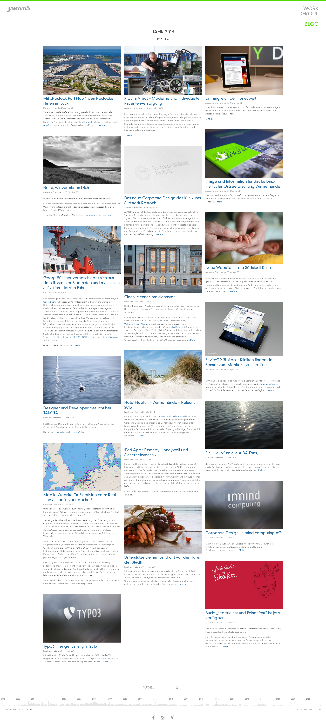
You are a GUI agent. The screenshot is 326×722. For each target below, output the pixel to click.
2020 (278, 699)
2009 (110, 699)
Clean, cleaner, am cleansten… (151, 297)
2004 (33, 699)
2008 (94, 699)
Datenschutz (316, 709)
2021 (293, 699)
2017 (232, 699)
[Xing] (172, 718)
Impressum (302, 709)
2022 (308, 699)
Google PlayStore (91, 122)
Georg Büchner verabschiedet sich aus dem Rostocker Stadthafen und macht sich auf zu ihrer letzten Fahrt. (81, 282)
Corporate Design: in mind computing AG (243, 532)
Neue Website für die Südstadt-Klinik (238, 267)
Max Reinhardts (178, 327)
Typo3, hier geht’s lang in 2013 (70, 646)
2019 (262, 699)
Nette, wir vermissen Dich (66, 187)
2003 (18, 699)
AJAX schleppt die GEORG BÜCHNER (72, 337)
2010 (125, 699)
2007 (79, 699)
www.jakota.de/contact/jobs (70, 432)
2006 (64, 699)
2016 (217, 699)
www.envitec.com (270, 384)
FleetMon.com (111, 337)
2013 (171, 699)
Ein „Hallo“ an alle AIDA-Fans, (231, 453)
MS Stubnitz (97, 327)
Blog (312, 24)
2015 (201, 699)
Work (311, 8)
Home (5, 709)
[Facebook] (153, 718)
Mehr (101, 125)
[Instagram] (162, 718)
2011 (140, 699)
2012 (155, 699)
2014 (186, 699)
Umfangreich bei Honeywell (230, 98)
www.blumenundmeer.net (98, 215)
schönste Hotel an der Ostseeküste (173, 416)
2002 (3, 699)
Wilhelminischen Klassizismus (138, 324)
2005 (48, 699)
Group (310, 14)
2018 (247, 699)
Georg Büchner (50, 302)
